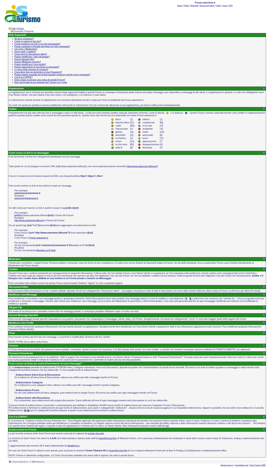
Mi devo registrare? (24, 39)
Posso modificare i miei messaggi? (32, 57)
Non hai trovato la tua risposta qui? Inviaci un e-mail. (40, 82)
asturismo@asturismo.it (26, 198)
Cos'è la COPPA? (23, 77)
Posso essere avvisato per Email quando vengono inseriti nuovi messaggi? (52, 74)
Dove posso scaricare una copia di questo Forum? (39, 80)
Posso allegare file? (24, 59)
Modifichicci (74, 446)
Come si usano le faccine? (27, 41)
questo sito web (96, 433)
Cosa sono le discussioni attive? (30, 54)
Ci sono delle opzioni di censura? (31, 69)
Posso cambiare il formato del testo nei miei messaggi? (42, 46)
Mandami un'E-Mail (46, 250)
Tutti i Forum (17, 28)
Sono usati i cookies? (25, 51)
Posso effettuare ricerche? (27, 62)
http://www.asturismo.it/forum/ (142, 166)
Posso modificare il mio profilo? (30, 64)
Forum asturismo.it (38, 238)
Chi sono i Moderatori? (25, 49)
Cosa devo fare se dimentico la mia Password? (38, 72)
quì (167, 426)
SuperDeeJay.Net (107, 438)
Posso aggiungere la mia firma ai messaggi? (36, 67)
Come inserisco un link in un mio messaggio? (37, 44)
